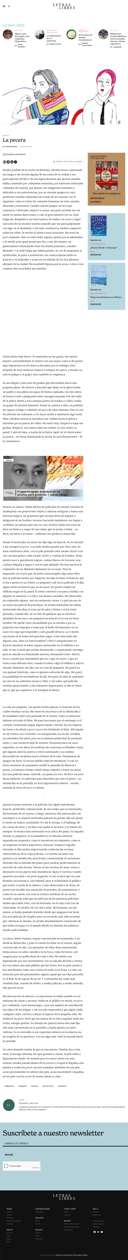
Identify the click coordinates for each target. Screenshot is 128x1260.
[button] (4, 6)
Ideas (37, 1236)
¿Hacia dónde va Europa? (103, 247)
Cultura (9, 1212)
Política (18, 30)
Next (122, 179)
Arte (8, 1242)
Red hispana (52, 30)
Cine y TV (9, 1233)
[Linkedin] (11, 162)
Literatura (9, 1224)
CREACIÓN (39, 1218)
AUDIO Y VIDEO (70, 1209)
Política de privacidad (80, 1255)
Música (9, 1239)
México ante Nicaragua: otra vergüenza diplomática (22, 37)
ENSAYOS (38, 1230)
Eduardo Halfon (28, 1103)
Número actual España (72, 1227)
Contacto (96, 1227)
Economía (9, 1218)
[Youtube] (101, 1231)
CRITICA (9, 1230)
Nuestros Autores (99, 1224)
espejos (34, 1086)
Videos (66, 1212)
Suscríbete (95, 201)
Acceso (95, 1212)
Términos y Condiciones (64, 1255)
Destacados (68, 1230)
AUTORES (92, 1118)
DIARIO (9, 1209)
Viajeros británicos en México (106, 297)
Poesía (37, 1221)
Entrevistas (39, 1212)
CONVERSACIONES (42, 1209)
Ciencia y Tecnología (83, 30)
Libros (8, 1236)
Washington (52, 32)
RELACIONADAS (31, 1118)
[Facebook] (4, 162)
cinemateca (9, 1086)
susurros (62, 1086)
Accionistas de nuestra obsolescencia (85, 37)
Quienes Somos (98, 1221)
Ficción (37, 1224)
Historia (38, 1233)
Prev (91, 179)
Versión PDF (95, 254)
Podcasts (67, 1215)
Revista (6, 136)
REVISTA (67, 1221)
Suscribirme (97, 1215)
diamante (23, 1086)
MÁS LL (96, 1209)
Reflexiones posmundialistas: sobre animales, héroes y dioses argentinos (118, 38)
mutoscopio (48, 1086)
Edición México (97, 198)
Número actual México (71, 1224)
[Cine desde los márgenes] (106, 176)
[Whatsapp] (15, 162)
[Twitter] (8, 162)
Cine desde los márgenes (106, 193)
